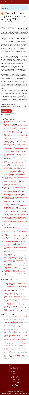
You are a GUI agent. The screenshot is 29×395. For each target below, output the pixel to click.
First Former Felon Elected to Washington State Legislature (16, 263)
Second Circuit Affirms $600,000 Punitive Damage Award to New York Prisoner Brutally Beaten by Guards (15, 295)
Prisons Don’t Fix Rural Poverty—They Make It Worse (15, 348)
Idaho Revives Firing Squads (9, 310)
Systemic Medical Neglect (17, 328)
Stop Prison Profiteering (16, 377)
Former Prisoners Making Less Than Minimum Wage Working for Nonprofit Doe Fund (14, 193)
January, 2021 (3, 22)
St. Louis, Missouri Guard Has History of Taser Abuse (15, 187)
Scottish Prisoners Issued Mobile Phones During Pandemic (15, 250)
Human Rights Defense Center (15, 367)
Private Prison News (16, 387)
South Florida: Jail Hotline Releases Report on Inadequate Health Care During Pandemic (15, 190)
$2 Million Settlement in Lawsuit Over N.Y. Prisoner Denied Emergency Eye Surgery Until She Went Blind (15, 246)
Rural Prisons (7, 24)
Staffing (20, 318)
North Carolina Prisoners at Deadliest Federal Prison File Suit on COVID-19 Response (15, 126)
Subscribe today (5, 8)
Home (10, 365)
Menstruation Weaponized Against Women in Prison (14, 307)
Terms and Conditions (15, 376)
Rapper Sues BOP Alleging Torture (11, 195)
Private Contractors (13, 323)
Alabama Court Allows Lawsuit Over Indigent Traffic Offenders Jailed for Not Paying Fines (14, 172)
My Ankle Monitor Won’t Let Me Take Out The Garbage (15, 157)
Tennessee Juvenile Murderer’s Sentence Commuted (14, 160)
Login (12, 114)
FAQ (12, 375)
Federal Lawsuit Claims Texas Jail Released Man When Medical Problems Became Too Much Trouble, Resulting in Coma (16, 141)
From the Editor (7, 124)
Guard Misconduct (20, 345)
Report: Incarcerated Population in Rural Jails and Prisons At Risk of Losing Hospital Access (15, 321)
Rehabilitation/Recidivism (13, 319)
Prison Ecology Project (15, 379)
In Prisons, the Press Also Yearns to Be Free (12, 151)
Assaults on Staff (21, 319)
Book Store (14, 384)
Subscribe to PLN (15, 381)
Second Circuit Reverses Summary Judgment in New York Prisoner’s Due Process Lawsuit (15, 180)
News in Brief (6, 276)
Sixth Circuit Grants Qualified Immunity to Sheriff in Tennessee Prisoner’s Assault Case (14, 129)
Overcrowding (24, 332)
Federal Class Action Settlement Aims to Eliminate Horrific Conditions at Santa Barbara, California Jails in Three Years (16, 222)
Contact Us (13, 373)
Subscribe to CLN (15, 382)
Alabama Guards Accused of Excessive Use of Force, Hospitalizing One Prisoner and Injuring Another (14, 272)
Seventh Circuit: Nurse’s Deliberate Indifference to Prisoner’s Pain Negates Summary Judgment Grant (14, 183)
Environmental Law (22, 336)
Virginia (15, 24)
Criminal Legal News (13, 368)
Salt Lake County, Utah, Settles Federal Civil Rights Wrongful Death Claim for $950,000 (14, 169)
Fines (13, 358)
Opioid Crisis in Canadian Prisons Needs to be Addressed (15, 235)
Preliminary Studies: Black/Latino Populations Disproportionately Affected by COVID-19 (13, 132)
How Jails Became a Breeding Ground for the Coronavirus (15, 162)
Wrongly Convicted (13, 371)
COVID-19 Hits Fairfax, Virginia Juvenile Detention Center (16, 214)
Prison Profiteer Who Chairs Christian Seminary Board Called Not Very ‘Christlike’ (15, 305)
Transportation (19, 323)
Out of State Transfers (23, 352)
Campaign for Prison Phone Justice (16, 370)
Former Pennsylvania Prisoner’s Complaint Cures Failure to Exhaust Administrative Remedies (16, 229)
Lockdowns (24, 318)
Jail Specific (18, 341)
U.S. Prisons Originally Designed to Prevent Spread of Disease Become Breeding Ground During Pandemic (15, 232)
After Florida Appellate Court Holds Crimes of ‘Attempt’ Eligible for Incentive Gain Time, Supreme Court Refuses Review (15, 283)
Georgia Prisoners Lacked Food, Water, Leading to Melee (15, 238)
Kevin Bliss (13, 21)
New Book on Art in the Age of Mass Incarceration (14, 208)
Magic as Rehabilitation (8, 147)
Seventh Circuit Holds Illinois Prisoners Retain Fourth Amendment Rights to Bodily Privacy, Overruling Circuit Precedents (15, 218)
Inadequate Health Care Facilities (9, 325)
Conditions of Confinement (17, 332)
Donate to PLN (15, 385)
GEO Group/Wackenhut (16, 356)
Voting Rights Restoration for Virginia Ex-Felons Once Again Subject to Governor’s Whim (15, 302)
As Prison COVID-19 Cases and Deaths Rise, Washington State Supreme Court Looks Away (15, 200)
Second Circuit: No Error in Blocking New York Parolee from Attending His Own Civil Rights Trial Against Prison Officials (15, 260)
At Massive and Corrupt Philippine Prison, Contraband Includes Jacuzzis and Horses (15, 292)
